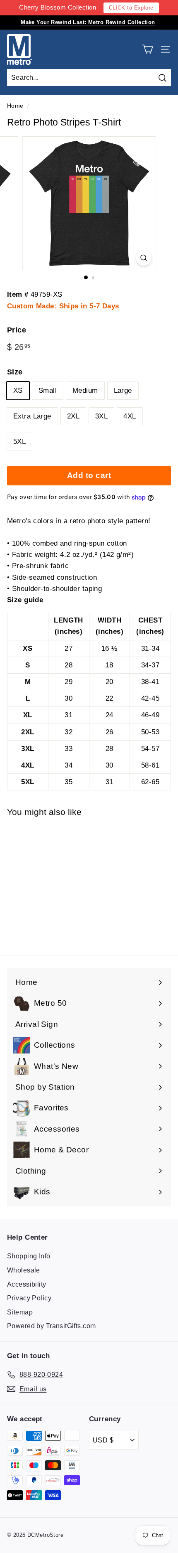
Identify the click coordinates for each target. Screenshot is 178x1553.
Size (15, 372)
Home (15, 105)
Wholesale (23, 1270)
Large (123, 390)
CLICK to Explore (131, 8)
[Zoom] (143, 258)
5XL (19, 441)
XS (18, 390)
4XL (129, 416)
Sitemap (20, 1312)
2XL (73, 416)
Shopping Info (29, 1256)
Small (47, 390)
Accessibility (26, 1284)
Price (16, 330)
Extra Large (32, 416)
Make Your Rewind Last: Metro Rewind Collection (88, 22)
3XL (101, 416)
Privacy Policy (29, 1298)
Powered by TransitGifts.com (51, 1325)
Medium (85, 390)
